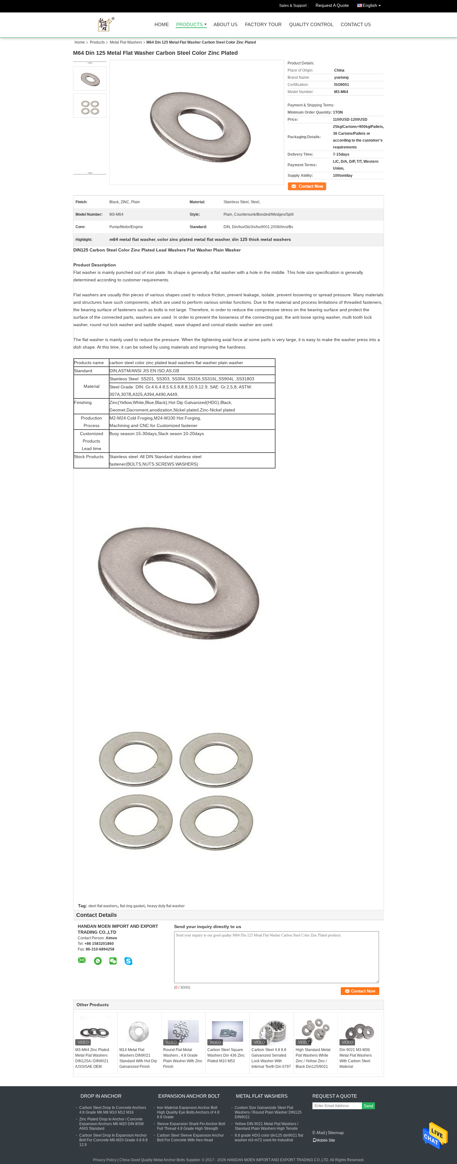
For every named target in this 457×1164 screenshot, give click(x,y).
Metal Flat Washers (126, 42)
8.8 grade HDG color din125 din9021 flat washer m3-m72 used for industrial (269, 1137)
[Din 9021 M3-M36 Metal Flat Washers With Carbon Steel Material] (359, 1031)
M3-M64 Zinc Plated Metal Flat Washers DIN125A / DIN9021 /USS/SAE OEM (92, 1058)
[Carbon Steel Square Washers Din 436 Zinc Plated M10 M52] (227, 1031)
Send (368, 1106)
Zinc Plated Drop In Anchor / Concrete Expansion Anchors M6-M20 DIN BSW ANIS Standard (111, 1124)
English (370, 5)
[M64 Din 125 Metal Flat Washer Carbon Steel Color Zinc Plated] (89, 79)
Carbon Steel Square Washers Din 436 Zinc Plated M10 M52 (226, 1055)
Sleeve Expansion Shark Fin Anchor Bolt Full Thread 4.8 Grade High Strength (191, 1126)
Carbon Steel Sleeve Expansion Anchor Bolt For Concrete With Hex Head (190, 1137)
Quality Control (311, 24)
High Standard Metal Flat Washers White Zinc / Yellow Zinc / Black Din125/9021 (313, 1058)
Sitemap (336, 1132)
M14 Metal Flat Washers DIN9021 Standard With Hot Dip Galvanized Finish (138, 1058)
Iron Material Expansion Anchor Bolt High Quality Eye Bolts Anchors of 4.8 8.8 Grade (188, 1112)
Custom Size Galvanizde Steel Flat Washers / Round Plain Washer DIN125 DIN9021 (268, 1112)
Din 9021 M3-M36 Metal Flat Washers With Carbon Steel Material (355, 1058)
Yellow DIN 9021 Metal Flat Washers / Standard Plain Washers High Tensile (266, 1126)
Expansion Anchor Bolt (189, 1096)
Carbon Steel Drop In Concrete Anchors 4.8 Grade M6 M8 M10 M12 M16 (112, 1110)
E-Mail (318, 1132)
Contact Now (298, 186)
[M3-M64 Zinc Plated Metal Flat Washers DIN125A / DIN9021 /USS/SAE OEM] (95, 1031)
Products (189, 24)
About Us (226, 24)
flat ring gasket (132, 906)
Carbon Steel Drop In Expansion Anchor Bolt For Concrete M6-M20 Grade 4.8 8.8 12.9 (113, 1140)
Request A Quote (332, 5)
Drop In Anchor (101, 1096)
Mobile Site (325, 1140)
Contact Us (356, 24)
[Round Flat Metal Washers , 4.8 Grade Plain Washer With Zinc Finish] (183, 1031)
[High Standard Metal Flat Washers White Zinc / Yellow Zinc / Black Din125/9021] (316, 1031)
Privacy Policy (105, 1160)
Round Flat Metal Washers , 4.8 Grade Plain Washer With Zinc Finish (182, 1058)
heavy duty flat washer (166, 906)
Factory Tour (263, 24)
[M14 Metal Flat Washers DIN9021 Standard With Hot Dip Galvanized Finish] (139, 1031)
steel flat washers (103, 906)
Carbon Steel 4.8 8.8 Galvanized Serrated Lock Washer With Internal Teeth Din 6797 (271, 1058)
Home (162, 24)
